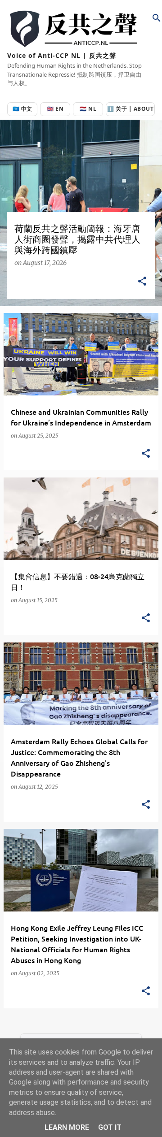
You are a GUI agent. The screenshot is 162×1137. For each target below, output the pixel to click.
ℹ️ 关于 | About (130, 109)
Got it (110, 1127)
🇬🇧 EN (55, 109)
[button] (142, 282)
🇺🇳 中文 (22, 109)
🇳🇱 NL (88, 109)
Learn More (67, 1127)
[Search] (156, 18)
